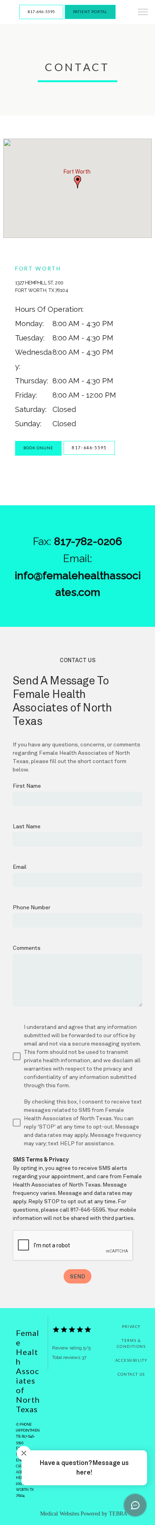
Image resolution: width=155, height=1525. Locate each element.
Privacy (131, 1326)
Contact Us (131, 1374)
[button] (143, 13)
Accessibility (131, 1360)
